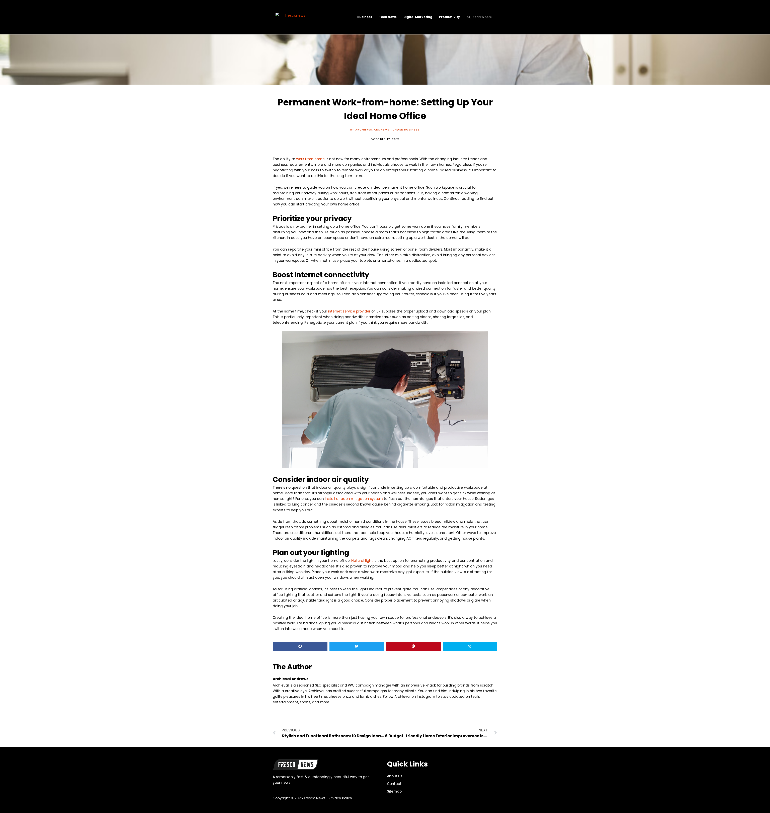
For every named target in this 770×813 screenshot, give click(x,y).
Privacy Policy (340, 798)
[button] (300, 646)
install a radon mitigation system (354, 498)
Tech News (388, 17)
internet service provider (349, 311)
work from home (310, 159)
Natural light (362, 560)
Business (364, 17)
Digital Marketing (417, 17)
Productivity (449, 17)
